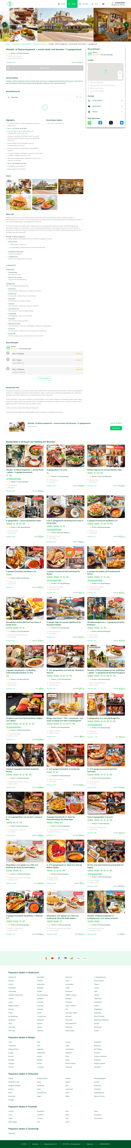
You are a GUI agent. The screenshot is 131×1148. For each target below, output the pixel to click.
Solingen (11, 1100)
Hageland (40, 1049)
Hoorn (68, 981)
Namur (68, 1060)
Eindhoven (40, 999)
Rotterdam (69, 1027)
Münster (96, 1082)
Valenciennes (98, 1118)
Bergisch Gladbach (14, 1086)
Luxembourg (70, 1049)
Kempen (39, 1060)
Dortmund (11, 1096)
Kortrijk (39, 1063)
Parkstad (68, 1016)
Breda (10, 1013)
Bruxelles (11, 1060)
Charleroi (11, 1063)
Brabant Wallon (13, 1049)
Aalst (10, 1042)
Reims (68, 1122)
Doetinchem (41, 984)
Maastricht (69, 991)
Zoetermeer (98, 1027)
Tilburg (96, 984)
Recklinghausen (99, 1093)
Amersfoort (12, 988)
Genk (38, 1042)
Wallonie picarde (99, 1063)
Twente (96, 988)
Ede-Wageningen (42, 995)
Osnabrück (97, 1089)
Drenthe (39, 991)
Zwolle (96, 1031)
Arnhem (11, 999)
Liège (67, 1046)
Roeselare (97, 1046)
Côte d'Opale (12, 1122)
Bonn (10, 1093)
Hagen (39, 1096)
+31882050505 (104, 1144)
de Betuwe (12, 1020)
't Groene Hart (41, 1016)
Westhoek (97, 1067)
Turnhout (97, 1053)
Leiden (68, 988)
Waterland (97, 1013)
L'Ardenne (40, 1067)
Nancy (67, 1115)
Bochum (11, 1089)
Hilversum (69, 977)
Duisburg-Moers (42, 1078)
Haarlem (40, 1024)
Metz (67, 1111)
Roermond (69, 1020)
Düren (39, 1082)
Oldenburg (97, 1086)
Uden (95, 991)
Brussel (10, 1056)
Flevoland (40, 1006)
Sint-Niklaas (98, 1049)
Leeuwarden (70, 984)
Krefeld (68, 1082)
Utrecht (96, 995)
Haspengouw (41, 1053)
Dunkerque (40, 1111)
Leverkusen (69, 1089)
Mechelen (69, 1053)
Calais (10, 1118)
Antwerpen (12, 1046)
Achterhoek (12, 977)
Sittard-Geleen (99, 981)
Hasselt (39, 1056)
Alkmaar (11, 981)
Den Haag (11, 1031)
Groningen (40, 1020)
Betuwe (11, 1009)
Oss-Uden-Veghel (71, 1013)
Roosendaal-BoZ (71, 1024)
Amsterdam (12, 991)
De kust (10, 1067)
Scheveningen (70, 1031)
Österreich (11, 1133)
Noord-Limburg (70, 1006)
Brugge (10, 1053)
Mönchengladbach (100, 1078)
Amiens (10, 1111)
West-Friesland (99, 1016)
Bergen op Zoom (13, 1006)
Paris (67, 1118)
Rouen (96, 1111)
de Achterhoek (13, 1016)
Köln (67, 1086)
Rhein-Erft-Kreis (99, 1096)
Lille (38, 1122)
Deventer (40, 981)
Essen (39, 1089)
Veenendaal (98, 1002)
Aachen (10, 1078)
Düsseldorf (40, 1086)
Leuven (68, 1042)
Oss (67, 1009)
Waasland (97, 1060)
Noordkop (69, 1002)
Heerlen (39, 1027)
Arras (10, 1115)
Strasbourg (97, 1115)
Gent (38, 1046)
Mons (67, 1056)
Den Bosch (11, 1027)
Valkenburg (97, 999)
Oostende (69, 1067)
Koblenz (68, 1078)
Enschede (40, 1002)
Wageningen (98, 1009)
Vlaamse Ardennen (100, 1056)
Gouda (39, 1013)
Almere (10, 984)
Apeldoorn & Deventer (15, 995)
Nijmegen (69, 999)
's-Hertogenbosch (100, 977)
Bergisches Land (13, 1082)
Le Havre (40, 1118)
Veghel (96, 1006)
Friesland (40, 1009)
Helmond (40, 1031)
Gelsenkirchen (41, 1093)
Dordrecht (40, 988)
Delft (10, 1024)
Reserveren (116, 428)
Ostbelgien (97, 1042)
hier (11, 128)
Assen (10, 1002)
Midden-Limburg (71, 995)
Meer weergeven (44, 378)
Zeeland (96, 1024)
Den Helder (40, 977)
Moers (68, 1093)
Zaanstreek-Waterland (101, 1020)
